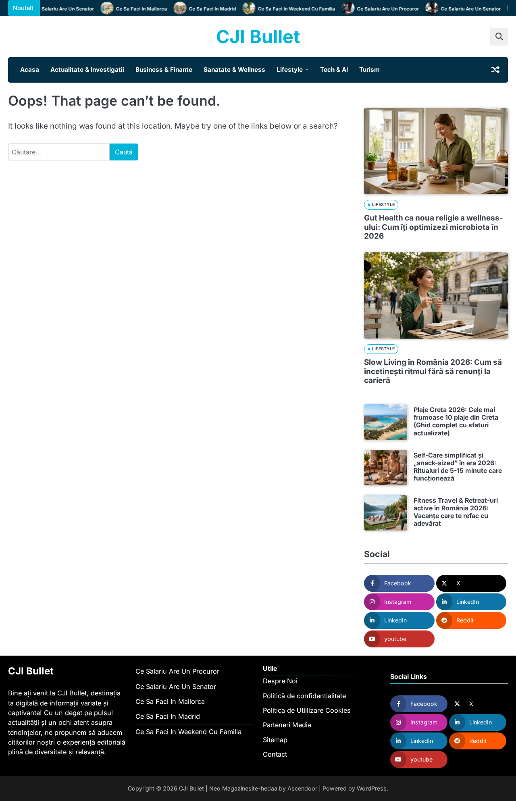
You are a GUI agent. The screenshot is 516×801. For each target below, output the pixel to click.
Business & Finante (163, 69)
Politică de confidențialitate (304, 696)
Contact (275, 754)
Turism (369, 69)
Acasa (29, 69)
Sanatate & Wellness (234, 69)
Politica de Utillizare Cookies (307, 710)
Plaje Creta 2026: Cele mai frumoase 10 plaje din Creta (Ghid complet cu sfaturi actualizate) (456, 421)
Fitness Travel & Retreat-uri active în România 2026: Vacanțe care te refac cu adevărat (456, 512)
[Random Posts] (495, 70)
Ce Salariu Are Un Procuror (381, 9)
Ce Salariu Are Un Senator (57, 9)
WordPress (372, 788)
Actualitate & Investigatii (87, 69)
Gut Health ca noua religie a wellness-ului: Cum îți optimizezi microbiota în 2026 (433, 227)
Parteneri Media (287, 725)
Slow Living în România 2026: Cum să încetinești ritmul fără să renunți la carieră (433, 371)
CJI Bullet (258, 36)
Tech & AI (334, 69)
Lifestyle (290, 69)
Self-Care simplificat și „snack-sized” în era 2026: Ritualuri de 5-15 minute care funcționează (458, 466)
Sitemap (275, 740)
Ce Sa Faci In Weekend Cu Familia (289, 9)
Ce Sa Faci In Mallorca (134, 9)
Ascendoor (302, 788)
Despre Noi (280, 681)
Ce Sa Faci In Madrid (205, 9)
